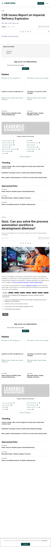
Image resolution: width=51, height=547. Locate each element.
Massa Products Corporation (9, 149)
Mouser (4, 153)
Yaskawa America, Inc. (32, 149)
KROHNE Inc (5, 147)
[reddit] (28, 31)
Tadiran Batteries (31, 145)
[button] (3, 3)
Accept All (25, 544)
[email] (30, 31)
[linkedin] (23, 31)
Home (3, 10)
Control (4, 217)
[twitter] (25, 31)
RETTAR (29, 140)
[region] (25, 542)
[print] (48, 31)
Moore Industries (6, 151)
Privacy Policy (44, 540)
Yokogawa (29, 151)
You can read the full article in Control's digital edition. (27, 282)
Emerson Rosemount (7, 140)
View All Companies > (25, 156)
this (6, 23)
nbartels (4, 26)
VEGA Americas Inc (31, 147)
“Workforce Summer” (31, 285)
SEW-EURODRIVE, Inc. (32, 142)
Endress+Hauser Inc (7, 142)
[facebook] (20, 31)
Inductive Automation (7, 145)
